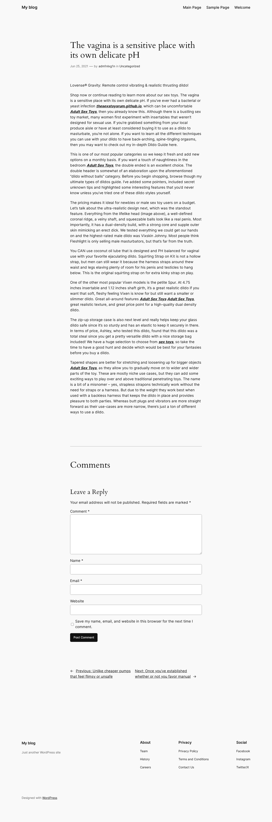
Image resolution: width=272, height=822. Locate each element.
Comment (80, 511)
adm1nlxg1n (107, 66)
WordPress (49, 798)
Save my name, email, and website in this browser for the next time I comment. (134, 624)
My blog (29, 7)
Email (76, 581)
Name (76, 560)
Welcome (242, 7)
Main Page (192, 7)
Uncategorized (129, 66)
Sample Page (217, 7)
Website (77, 601)
